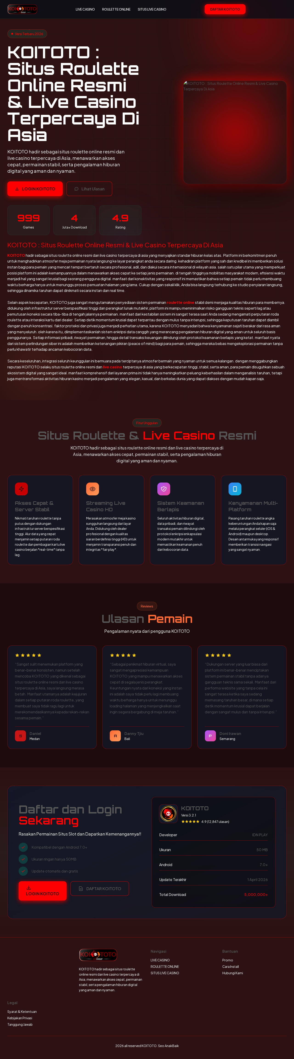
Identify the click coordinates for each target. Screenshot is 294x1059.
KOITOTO (16, 255)
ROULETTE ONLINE (116, 9)
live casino (112, 366)
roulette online (180, 302)
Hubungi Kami (232, 973)
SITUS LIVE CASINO (152, 9)
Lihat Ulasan (93, 188)
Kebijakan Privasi (19, 1018)
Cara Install (230, 966)
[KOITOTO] (22, 9)
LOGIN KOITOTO (38, 188)
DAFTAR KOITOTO (225, 9)
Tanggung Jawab (20, 1024)
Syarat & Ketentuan (22, 1011)
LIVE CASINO (85, 9)
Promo (227, 960)
